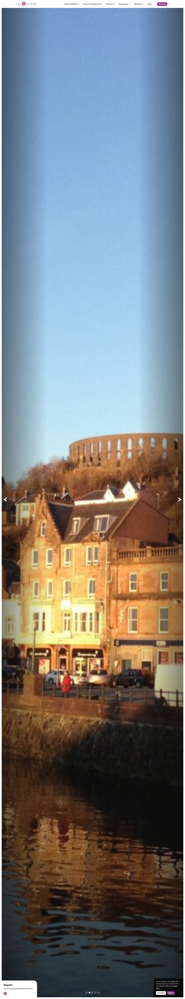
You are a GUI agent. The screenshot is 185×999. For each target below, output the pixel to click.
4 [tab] (95, 992)
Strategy (162, 4)
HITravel (109, 4)
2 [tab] (89, 992)
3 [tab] (92, 992)
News (149, 4)
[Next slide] (180, 499)
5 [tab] (98, 992)
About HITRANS (70, 4)
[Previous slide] (5, 499)
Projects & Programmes (92, 4)
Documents (123, 4)
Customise (160, 993)
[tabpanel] (92, 499)
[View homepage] (27, 4)
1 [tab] (86, 992)
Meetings (137, 4)
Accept (170, 993)
